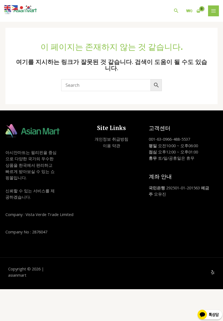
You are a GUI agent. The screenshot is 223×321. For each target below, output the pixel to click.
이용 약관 (111, 145)
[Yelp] (212, 272)
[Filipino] (14, 7)
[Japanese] (21, 7)
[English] (7, 7)
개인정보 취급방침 (111, 139)
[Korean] (28, 7)
